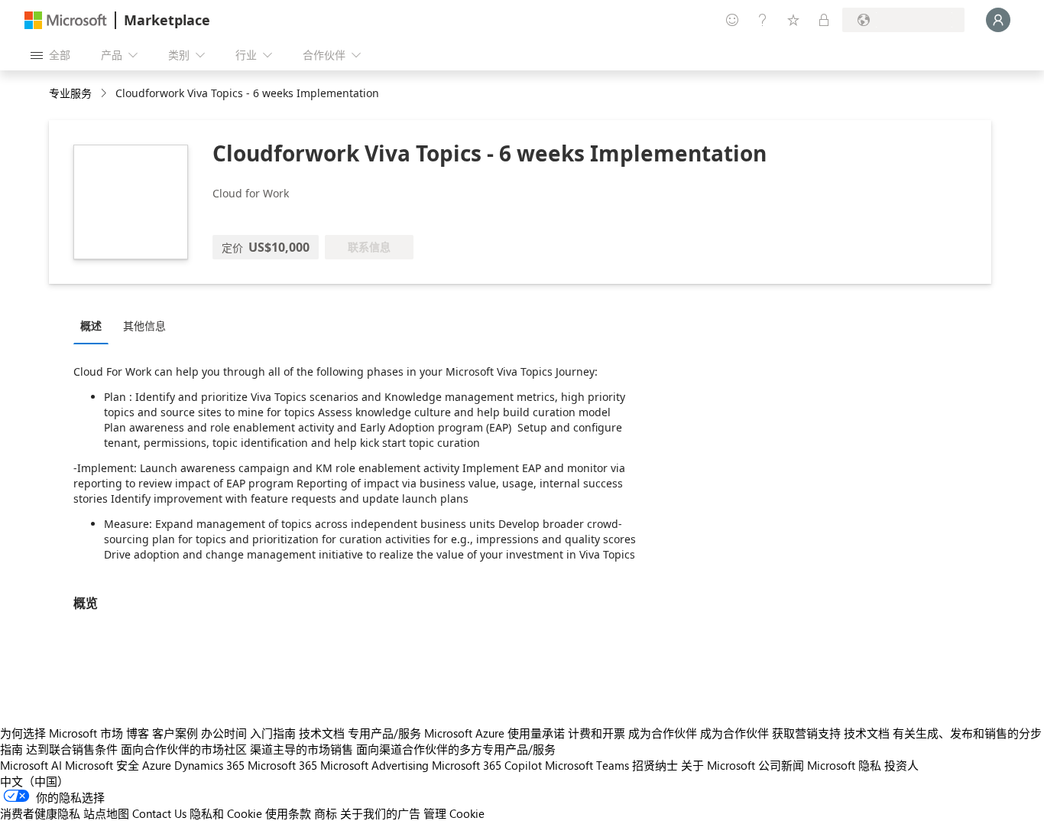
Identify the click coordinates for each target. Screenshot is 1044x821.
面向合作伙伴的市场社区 (184, 749)
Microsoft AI (31, 765)
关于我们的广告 (380, 813)
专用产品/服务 (384, 733)
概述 (91, 325)
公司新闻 (781, 765)
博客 (137, 733)
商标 (325, 813)
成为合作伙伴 (662, 733)
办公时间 (224, 733)
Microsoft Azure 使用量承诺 (494, 733)
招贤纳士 (655, 765)
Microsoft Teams (587, 765)
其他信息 (144, 325)
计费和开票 (596, 733)
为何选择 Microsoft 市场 (61, 733)
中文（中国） (34, 781)
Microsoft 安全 (102, 765)
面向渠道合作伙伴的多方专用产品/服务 (456, 749)
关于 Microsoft (718, 765)
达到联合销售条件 (72, 749)
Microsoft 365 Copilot (487, 765)
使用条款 (288, 813)
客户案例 (175, 733)
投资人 (901, 765)
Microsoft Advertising (374, 765)
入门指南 (273, 733)
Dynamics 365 (209, 765)
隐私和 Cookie (226, 813)
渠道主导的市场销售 (301, 749)
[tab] (94, 325)
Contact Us (159, 813)
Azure (156, 765)
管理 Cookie (454, 813)
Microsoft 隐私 (844, 765)
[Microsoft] (65, 20)
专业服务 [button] (70, 93)
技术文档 (322, 733)
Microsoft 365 (282, 765)
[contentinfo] (105, 93)
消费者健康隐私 (40, 813)
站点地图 (106, 813)
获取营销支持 (806, 733)
